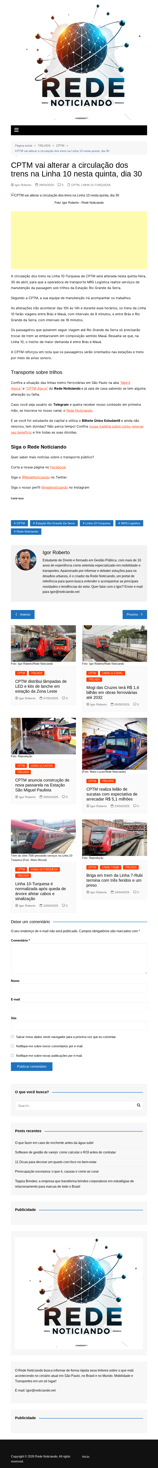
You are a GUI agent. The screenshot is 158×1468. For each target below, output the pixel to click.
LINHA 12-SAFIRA (42, 765)
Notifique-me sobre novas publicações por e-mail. (49, 1055)
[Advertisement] (79, 240)
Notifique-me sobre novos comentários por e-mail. (49, 1046)
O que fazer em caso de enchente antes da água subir (54, 1143)
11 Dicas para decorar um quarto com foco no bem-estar (55, 1162)
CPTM (75, 185)
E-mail (15, 999)
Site (13, 1018)
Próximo (132, 614)
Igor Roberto (23, 185)
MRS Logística (130, 523)
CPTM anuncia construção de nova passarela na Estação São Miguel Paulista (42, 785)
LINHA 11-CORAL (112, 673)
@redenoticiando (54, 487)
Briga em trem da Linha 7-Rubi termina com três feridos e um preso (114, 880)
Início (85, 1456)
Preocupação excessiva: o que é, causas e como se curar (57, 1171)
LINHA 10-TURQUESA (95, 185)
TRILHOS (36, 673)
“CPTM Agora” (37, 388)
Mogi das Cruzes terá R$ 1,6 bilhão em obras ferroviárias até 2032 (112, 692)
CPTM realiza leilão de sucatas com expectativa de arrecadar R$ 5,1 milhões (111, 794)
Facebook (58, 467)
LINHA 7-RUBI (110, 867)
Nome (15, 981)
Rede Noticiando (79, 410)
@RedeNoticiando (36, 477)
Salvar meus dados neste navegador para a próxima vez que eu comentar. (66, 1037)
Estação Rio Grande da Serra (55, 523)
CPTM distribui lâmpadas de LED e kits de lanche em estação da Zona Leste (41, 686)
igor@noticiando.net (41, 1390)
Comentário (20, 940)
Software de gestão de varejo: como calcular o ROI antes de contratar (65, 1152)
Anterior (25, 614)
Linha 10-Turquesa (98, 523)
